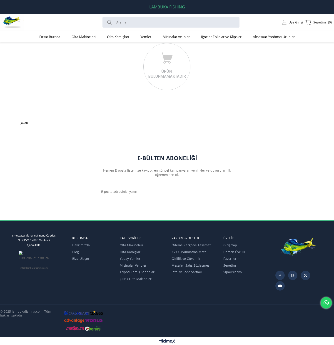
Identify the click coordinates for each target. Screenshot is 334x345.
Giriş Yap (230, 245)
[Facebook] (280, 275)
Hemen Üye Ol (234, 252)
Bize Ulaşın (80, 258)
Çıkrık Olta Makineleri (136, 279)
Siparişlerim (232, 272)
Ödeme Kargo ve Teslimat (191, 245)
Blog (75, 252)
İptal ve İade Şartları (187, 272)
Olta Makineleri (131, 245)
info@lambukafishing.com (34, 267)
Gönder (228, 191)
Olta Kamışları (130, 252)
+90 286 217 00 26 (34, 258)
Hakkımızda (81, 245)
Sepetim (229, 265)
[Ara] (110, 22)
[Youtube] (280, 286)
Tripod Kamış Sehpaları (137, 272)
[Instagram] (292, 275)
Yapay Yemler (130, 258)
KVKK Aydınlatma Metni (189, 252)
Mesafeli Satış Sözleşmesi (191, 265)
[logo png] (299, 250)
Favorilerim (231, 258)
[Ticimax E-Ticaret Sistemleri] (167, 341)
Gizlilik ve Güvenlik (186, 258)
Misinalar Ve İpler (133, 265)
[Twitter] (305, 275)
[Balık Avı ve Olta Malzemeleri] (12, 22)
